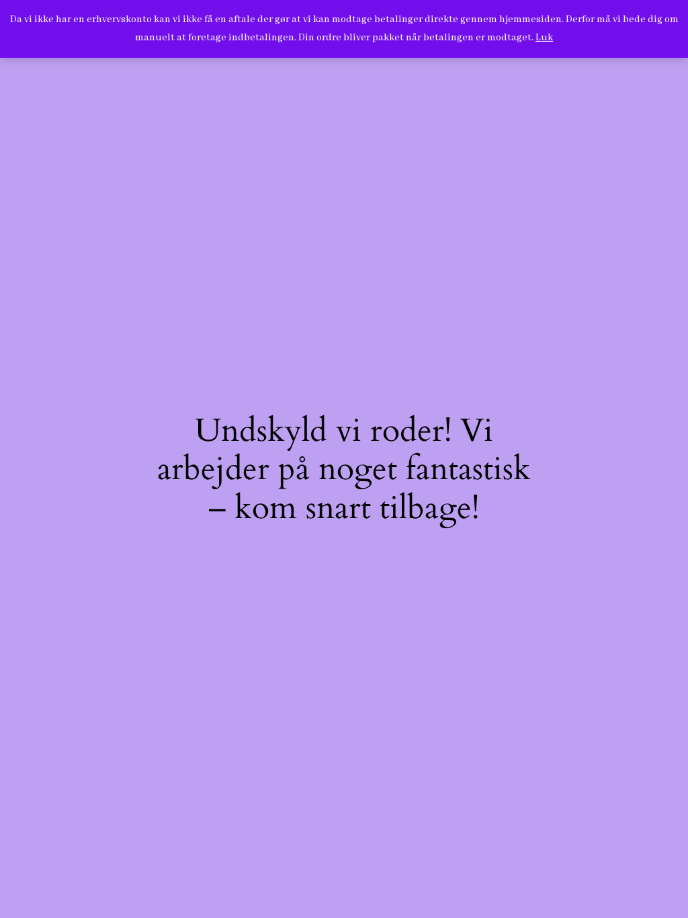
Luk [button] (544, 38)
